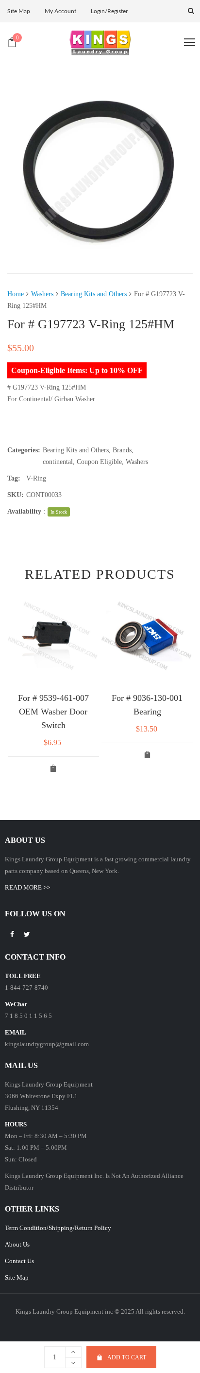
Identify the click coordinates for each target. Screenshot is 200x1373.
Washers (42, 294)
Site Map (17, 1277)
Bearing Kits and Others (94, 294)
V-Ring (36, 478)
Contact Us (19, 1261)
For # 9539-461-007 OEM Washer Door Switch (53, 711)
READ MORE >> (27, 887)
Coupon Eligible (99, 461)
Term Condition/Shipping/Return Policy (58, 1227)
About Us (17, 1244)
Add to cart (126, 1357)
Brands (122, 450)
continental (58, 461)
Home (15, 294)
